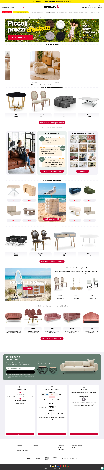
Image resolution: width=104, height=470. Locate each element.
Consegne (19, 445)
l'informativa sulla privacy (17, 374)
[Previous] (7, 66)
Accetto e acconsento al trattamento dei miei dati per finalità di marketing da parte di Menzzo (21, 376)
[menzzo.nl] (58, 466)
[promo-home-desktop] (52, 30)
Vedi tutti (82, 171)
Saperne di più (20, 434)
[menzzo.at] (61, 466)
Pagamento (35, 445)
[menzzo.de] (53, 466)
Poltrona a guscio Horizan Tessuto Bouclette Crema (42, 84)
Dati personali (61, 449)
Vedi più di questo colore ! (52, 338)
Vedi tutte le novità (52, 219)
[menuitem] (7, 12)
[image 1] (74, 139)
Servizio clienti (35, 448)
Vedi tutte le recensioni (52, 171)
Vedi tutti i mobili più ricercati (52, 261)
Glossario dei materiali (22, 450)
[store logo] (52, 7)
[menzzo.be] (63, 466)
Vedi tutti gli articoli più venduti (52, 123)
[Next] (97, 285)
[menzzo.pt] (68, 466)
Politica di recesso (21, 448)
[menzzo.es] (65, 466)
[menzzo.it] (55, 466)
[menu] (52, 12)
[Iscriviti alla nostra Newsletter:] (20, 368)
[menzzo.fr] (50, 466)
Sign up (21, 372)
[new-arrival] (52, 202)
